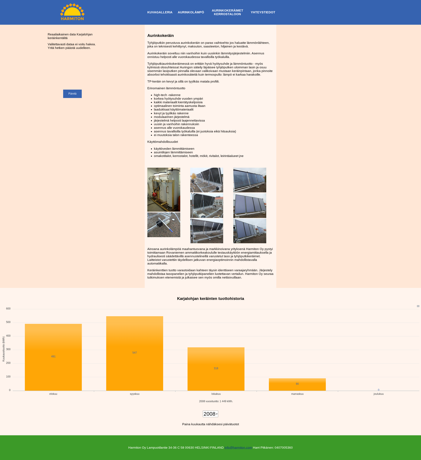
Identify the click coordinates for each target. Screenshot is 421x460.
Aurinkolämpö (191, 12)
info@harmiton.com (238, 447)
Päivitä (72, 93)
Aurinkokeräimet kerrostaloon (227, 12)
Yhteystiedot (263, 12)
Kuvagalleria (160, 12)
